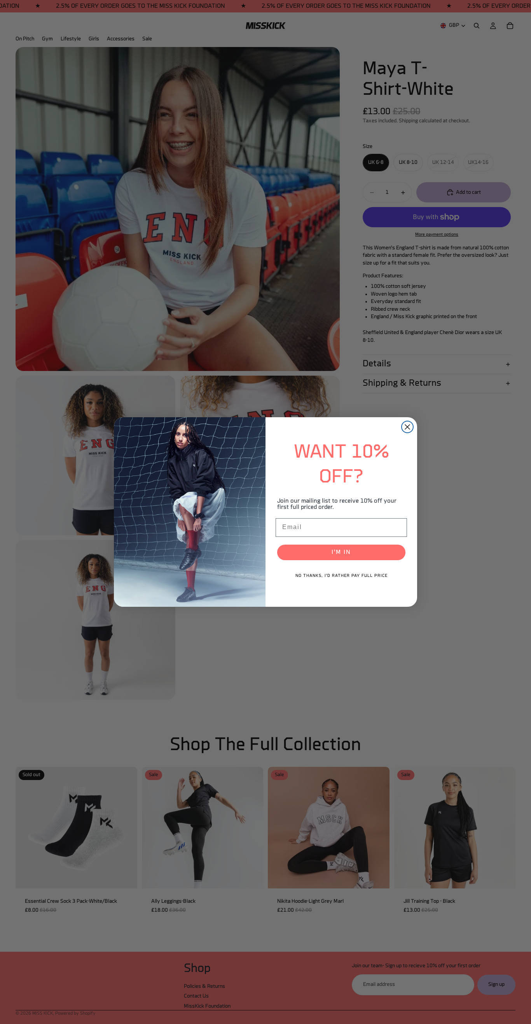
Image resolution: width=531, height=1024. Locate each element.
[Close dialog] (407, 427)
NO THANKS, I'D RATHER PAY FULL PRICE (341, 576)
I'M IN (341, 552)
